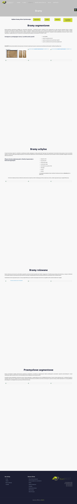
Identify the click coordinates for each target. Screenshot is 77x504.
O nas (7, 479)
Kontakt (7, 484)
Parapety (30, 486)
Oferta (7, 480)
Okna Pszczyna (31, 491)
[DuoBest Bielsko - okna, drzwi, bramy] (7, 2)
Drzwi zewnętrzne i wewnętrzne (35, 480)
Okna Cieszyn (31, 489)
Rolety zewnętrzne (32, 484)
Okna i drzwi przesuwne (33, 479)
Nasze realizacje (9, 482)
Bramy (30, 482)
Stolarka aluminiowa (33, 488)
